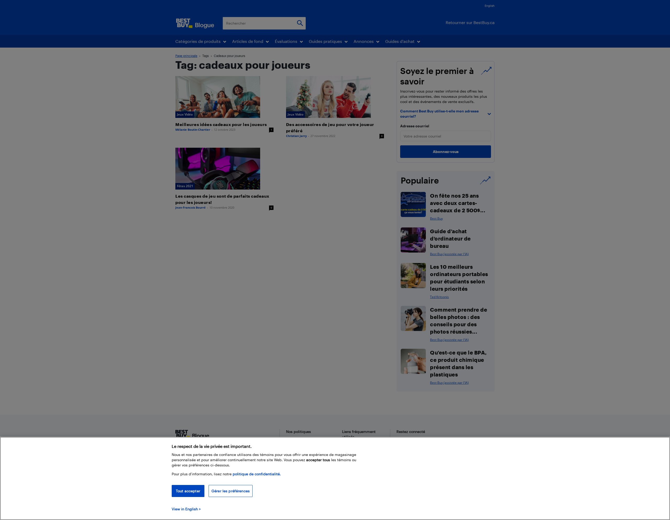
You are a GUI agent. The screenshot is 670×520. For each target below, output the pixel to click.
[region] (335, 478)
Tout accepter (188, 491)
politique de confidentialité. (257, 474)
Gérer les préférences (230, 491)
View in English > (186, 509)
